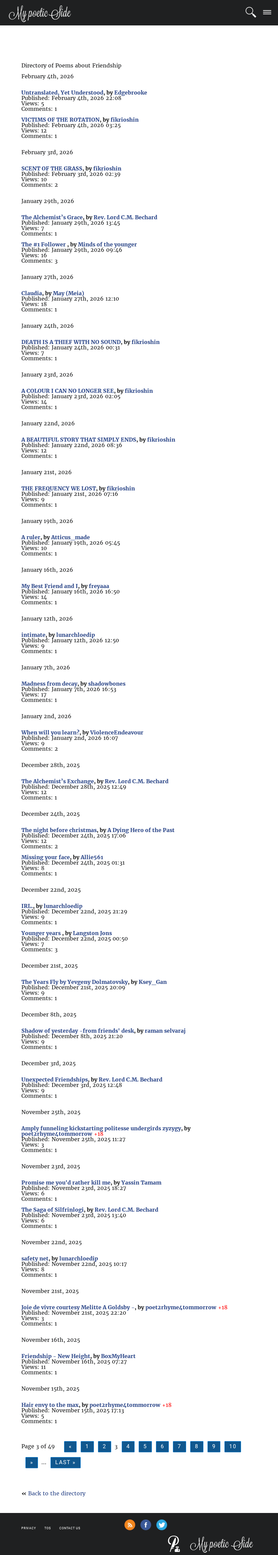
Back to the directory (56, 1493)
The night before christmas (59, 830)
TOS (47, 1528)
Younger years (41, 933)
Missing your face (45, 857)
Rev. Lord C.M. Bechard (125, 217)
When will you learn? (50, 732)
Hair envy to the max (50, 1404)
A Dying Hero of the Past (141, 830)
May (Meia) (68, 293)
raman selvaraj (165, 1030)
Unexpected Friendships (54, 1079)
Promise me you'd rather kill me (66, 1182)
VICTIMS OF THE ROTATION (60, 119)
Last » (65, 1462)
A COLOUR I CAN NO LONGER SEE (67, 390)
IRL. (27, 906)
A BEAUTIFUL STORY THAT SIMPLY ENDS (78, 439)
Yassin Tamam (141, 1182)
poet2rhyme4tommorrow (56, 1133)
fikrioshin (125, 119)
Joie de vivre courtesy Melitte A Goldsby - (78, 1307)
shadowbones (106, 683)
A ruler (30, 537)
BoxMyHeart (118, 1356)
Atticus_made (70, 537)
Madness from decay (49, 683)
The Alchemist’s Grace (52, 217)
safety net (34, 1258)
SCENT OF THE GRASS (51, 168)
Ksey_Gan (153, 981)
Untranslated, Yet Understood (62, 92)
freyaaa (99, 586)
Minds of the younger (107, 244)
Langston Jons (92, 933)
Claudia (31, 293)
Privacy (28, 1528)
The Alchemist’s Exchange (57, 781)
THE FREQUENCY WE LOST (58, 488)
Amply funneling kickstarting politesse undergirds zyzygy (101, 1128)
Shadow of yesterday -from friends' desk (77, 1030)
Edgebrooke (130, 92)
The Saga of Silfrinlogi (52, 1209)
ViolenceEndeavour (116, 732)
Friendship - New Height (55, 1356)
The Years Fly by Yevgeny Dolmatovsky (74, 981)
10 (232, 1446)
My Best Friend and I (49, 586)
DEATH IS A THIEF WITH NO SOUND (71, 342)
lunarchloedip (75, 634)
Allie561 (92, 857)
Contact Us (69, 1528)
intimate (33, 634)
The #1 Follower (44, 244)
